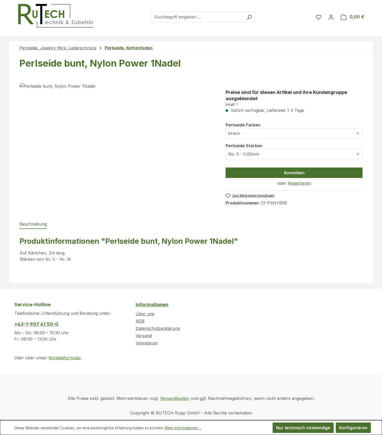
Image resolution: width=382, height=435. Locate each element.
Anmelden (294, 172)
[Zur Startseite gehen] (56, 16)
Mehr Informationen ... (183, 428)
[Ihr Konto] (331, 17)
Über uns (145, 313)
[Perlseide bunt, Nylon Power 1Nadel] (117, 139)
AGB (140, 321)
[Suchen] (249, 17)
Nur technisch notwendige (303, 427)
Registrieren (299, 183)
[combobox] (197, 17)
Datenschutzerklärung (158, 328)
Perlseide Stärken (244, 145)
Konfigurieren (353, 427)
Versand (144, 335)
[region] (117, 139)
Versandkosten (174, 398)
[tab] (33, 224)
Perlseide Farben (243, 124)
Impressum (147, 343)
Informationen (152, 304)
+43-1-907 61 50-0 (36, 324)
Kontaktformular (65, 357)
